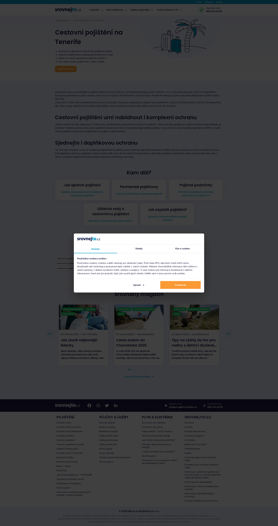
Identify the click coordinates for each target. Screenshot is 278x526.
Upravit (137, 285)
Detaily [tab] (139, 248)
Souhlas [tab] (95, 249)
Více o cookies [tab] (182, 248)
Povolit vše (180, 285)
